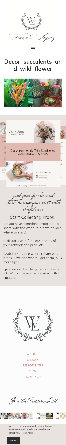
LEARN (33, 360)
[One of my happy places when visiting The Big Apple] (3, 416)
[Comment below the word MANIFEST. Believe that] (43, 416)
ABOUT (33, 354)
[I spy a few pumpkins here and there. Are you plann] (23, 416)
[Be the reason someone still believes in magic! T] (10, 416)
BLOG (33, 371)
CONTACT (33, 377)
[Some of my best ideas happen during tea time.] (56, 416)
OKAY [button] (13, 441)
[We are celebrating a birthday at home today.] (62, 416)
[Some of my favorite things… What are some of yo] (29, 416)
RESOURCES (33, 365)
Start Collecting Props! (33, 217)
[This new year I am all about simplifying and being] (16, 416)
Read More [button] (27, 433)
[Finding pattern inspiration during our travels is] (36, 416)
